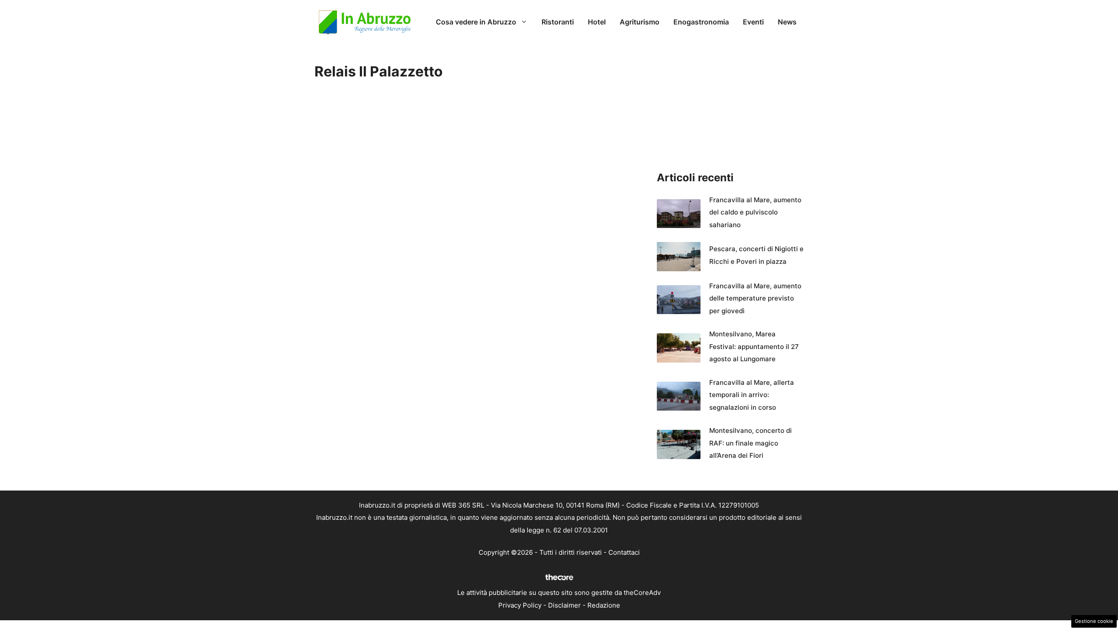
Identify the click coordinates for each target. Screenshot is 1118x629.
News (787, 21)
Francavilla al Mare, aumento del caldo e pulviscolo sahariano (755, 212)
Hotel (597, 21)
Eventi (753, 21)
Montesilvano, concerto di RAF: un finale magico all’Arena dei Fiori (750, 443)
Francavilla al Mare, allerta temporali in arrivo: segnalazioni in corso (751, 394)
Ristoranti (558, 21)
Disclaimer (564, 605)
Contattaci (624, 552)
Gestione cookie (1094, 621)
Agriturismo (639, 21)
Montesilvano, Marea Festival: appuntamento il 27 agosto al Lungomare (754, 346)
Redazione (603, 605)
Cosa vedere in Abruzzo (476, 21)
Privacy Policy (520, 605)
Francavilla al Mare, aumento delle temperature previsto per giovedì (755, 298)
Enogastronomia (701, 21)
